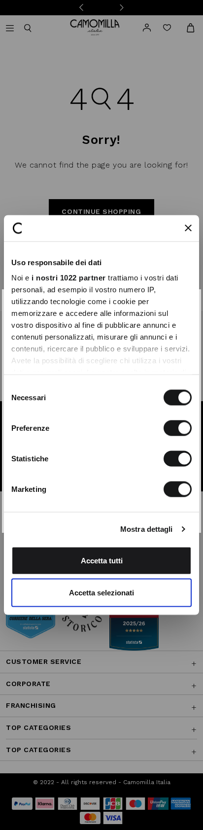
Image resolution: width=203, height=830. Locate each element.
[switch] (178, 428)
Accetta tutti (102, 560)
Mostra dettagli (146, 529)
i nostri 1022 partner (69, 278)
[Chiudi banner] (188, 228)
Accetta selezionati (101, 592)
